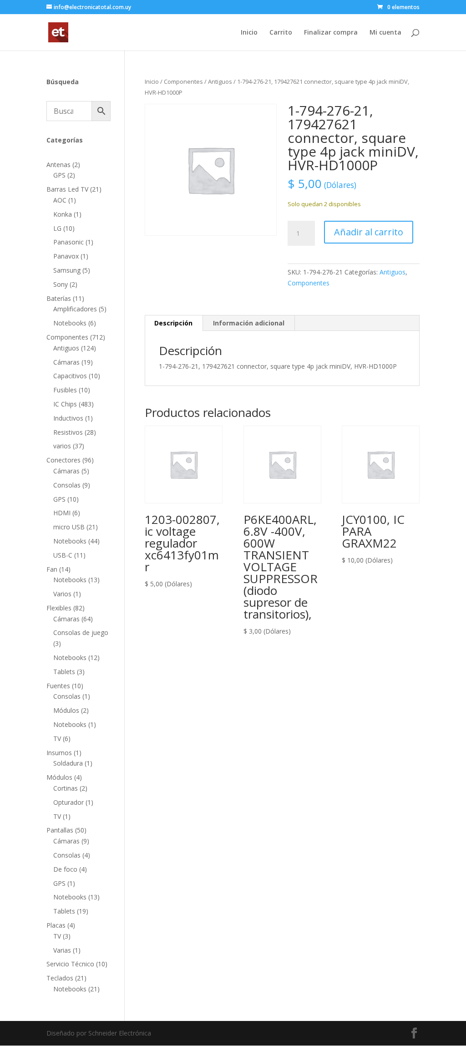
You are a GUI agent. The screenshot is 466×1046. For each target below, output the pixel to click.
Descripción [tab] (173, 323)
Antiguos (220, 81)
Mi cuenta (385, 32)
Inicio (249, 32)
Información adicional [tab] (248, 323)
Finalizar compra (331, 32)
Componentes (183, 81)
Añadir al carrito (368, 232)
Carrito (280, 32)
